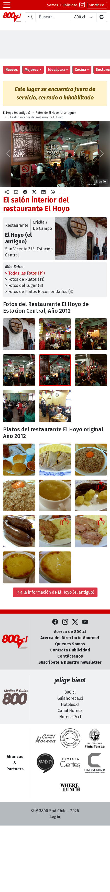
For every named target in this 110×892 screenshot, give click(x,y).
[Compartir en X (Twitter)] (34, 192)
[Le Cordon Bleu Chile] (94, 738)
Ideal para (56, 69)
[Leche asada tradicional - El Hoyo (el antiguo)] (19, 567)
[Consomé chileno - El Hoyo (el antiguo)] (55, 496)
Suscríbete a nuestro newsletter (70, 662)
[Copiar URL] (61, 192)
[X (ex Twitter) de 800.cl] (75, 622)
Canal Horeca (70, 710)
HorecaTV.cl (70, 716)
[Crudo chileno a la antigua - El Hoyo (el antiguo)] (91, 460)
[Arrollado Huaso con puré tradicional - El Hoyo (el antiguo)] (55, 460)
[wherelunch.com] (70, 787)
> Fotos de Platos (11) (24, 279)
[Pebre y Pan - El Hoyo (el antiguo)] (19, 460)
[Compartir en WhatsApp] (52, 192)
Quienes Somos (70, 643)
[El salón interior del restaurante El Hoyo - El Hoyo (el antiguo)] (55, 334)
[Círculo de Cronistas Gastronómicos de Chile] (70, 738)
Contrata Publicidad (70, 650)
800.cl (69, 692)
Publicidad (68, 5)
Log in (55, 817)
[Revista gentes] (70, 763)
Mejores (31, 69)
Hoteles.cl (70, 704)
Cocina (80, 69)
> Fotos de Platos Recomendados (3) (39, 291)
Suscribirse (97, 5)
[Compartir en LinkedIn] (43, 192)
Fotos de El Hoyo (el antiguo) (56, 113)
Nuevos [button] (11, 69)
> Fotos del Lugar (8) (24, 285)
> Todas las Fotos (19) (25, 273)
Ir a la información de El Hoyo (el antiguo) (55, 592)
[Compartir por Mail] (15, 192)
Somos (52, 5)
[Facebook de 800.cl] (55, 622)
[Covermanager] (94, 763)
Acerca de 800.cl (70, 631)
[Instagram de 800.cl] (65, 622)
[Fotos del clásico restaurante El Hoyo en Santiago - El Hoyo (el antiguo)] (19, 334)
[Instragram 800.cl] (82, 5)
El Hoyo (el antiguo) (16, 113)
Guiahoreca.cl (70, 698)
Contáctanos (70, 656)
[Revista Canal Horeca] (45, 738)
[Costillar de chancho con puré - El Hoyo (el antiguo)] (55, 531)
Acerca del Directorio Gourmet (70, 637)
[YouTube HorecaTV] (85, 622)
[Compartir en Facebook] (25, 192)
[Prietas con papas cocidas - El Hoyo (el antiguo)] (91, 496)
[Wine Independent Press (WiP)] (45, 763)
